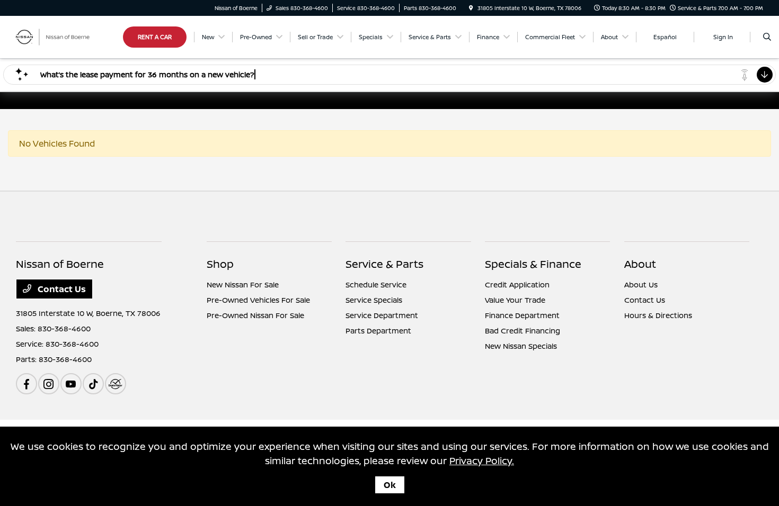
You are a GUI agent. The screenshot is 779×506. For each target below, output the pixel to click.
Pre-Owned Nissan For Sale (255, 315)
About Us (641, 284)
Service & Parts (384, 264)
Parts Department (378, 331)
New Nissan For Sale (243, 284)
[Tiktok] (93, 383)
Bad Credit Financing (522, 331)
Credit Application (517, 284)
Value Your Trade (515, 300)
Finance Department (522, 315)
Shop (220, 264)
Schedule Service (376, 284)
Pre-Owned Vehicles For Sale (258, 300)
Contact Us (61, 289)
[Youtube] (71, 383)
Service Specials (374, 300)
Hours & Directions (658, 315)
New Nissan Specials (521, 346)
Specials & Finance (533, 264)
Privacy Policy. (481, 460)
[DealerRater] (115, 383)
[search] (767, 37)
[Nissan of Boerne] (64, 36)
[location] (471, 8)
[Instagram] (48, 383)
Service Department (382, 315)
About (640, 264)
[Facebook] (26, 383)
